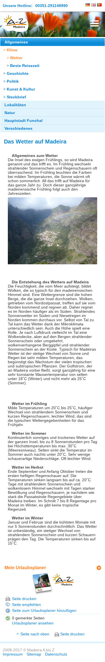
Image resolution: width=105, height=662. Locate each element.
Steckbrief (16, 97)
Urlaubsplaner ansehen (32, 623)
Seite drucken (24, 599)
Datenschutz (56, 654)
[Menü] (94, 23)
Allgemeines (16, 42)
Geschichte (18, 73)
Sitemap (34, 654)
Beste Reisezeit (24, 66)
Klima (12, 50)
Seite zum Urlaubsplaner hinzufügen (44, 610)
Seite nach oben (34, 634)
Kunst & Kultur (21, 89)
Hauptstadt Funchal (23, 121)
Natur (9, 113)
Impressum (13, 654)
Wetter (16, 58)
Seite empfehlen (26, 605)
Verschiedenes (18, 128)
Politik (13, 81)
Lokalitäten (15, 105)
